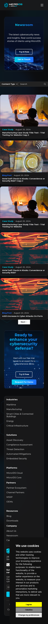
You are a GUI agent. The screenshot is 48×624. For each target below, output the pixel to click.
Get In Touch (24, 59)
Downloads (12, 521)
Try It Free (24, 52)
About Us (11, 531)
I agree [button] (29, 604)
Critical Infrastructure (17, 426)
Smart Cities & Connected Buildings (19, 415)
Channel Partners (15, 492)
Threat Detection (15, 449)
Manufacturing (14, 409)
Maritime (11, 404)
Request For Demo (24, 382)
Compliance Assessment (19, 445)
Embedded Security (16, 458)
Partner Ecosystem (16, 488)
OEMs (9, 502)
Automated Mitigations (18, 454)
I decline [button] (29, 610)
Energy (10, 421)
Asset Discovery (14, 440)
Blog (8, 516)
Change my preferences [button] (28, 615)
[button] (42, 5)
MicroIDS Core (13, 477)
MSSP (9, 497)
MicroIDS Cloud (14, 473)
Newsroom (12, 535)
